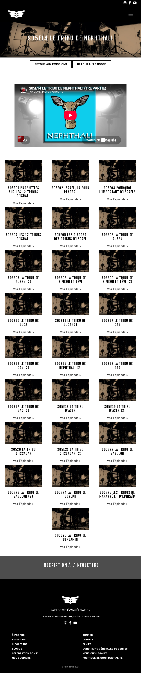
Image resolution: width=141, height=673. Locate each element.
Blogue (17, 648)
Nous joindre (21, 658)
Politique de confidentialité (102, 658)
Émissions (19, 639)
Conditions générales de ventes (105, 648)
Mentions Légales (94, 653)
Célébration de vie (25, 653)
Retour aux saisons (91, 64)
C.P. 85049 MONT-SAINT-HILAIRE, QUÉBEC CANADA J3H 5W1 (70, 616)
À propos (18, 635)
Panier (86, 644)
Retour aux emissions (51, 64)
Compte (87, 639)
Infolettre (19, 644)
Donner (87, 635)
